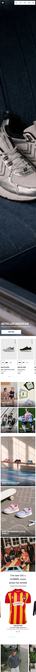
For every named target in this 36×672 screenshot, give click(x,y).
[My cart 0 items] (29, 3)
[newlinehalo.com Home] (3, 3)
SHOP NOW (11, 332)
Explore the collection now (18, 585)
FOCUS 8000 (21, 369)
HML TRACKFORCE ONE (7, 369)
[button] (21, 3)
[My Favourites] (17, 632)
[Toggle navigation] (16, 3)
